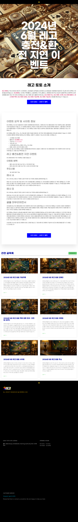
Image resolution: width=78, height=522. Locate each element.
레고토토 (16, 93)
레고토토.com (19, 139)
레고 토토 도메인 (22, 97)
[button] (39, 2)
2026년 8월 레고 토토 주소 (52, 359)
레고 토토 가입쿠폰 (33, 97)
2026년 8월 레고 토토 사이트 (14, 359)
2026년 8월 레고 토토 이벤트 (52, 318)
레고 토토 (5, 91)
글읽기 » (5, 292)
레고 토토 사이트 (58, 95)
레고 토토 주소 (48, 95)
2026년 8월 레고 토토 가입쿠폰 (15, 277)
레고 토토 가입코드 (45, 97)
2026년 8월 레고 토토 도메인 (52, 277)
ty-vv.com (18, 141)
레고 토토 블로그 (69, 95)
